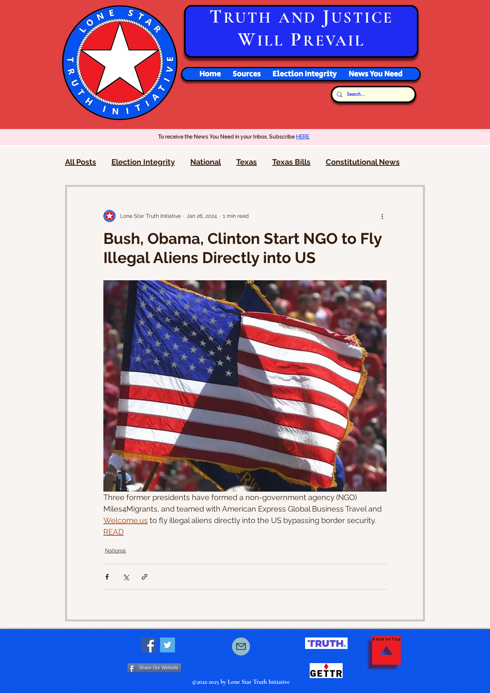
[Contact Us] (241, 646)
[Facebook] (148, 644)
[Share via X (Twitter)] (125, 576)
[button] (304, 74)
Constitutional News (363, 162)
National (205, 162)
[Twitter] (167, 644)
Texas (246, 162)
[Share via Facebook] (107, 576)
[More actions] (382, 216)
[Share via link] (144, 576)
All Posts (80, 162)
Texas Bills (291, 162)
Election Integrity (143, 162)
